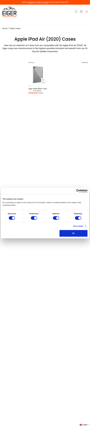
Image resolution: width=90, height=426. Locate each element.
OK (73, 233)
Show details (78, 226)
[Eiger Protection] (9, 11)
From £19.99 (37, 91)
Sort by (31, 62)
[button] (75, 11)
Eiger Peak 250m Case (38, 89)
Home (4, 28)
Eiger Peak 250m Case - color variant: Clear (30, 86)
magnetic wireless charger (37, 2)
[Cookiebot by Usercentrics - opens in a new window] (77, 191)
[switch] (34, 218)
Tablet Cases (15, 28)
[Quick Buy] (43, 80)
